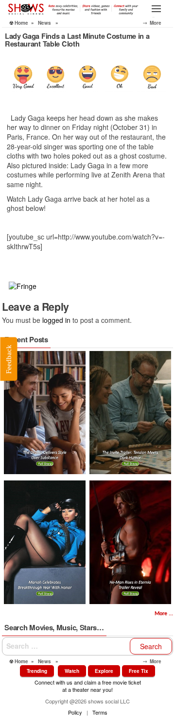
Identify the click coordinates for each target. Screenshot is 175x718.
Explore (104, 671)
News (44, 22)
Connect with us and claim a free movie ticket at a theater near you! (88, 685)
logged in (56, 320)
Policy (75, 712)
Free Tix (138, 671)
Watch (72, 671)
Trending (37, 671)
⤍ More (158, 22)
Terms (99, 712)
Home (21, 22)
